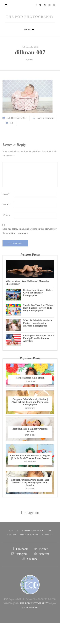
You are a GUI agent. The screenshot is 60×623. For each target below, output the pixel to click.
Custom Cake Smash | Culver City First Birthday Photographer (38, 293)
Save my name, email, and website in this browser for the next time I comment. (29, 231)
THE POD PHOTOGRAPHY (34, 603)
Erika (30, 60)
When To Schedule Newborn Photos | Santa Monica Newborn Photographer (37, 323)
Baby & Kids (30, 435)
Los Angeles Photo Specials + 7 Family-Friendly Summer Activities (38, 338)
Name (6, 194)
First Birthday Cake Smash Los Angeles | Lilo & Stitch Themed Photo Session (30, 457)
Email (6, 204)
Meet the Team (29, 534)
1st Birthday (30, 381)
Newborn (30, 489)
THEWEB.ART (31, 607)
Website (6, 215)
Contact (47, 534)
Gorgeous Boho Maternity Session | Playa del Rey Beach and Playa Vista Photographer (30, 402)
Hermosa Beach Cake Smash (30, 378)
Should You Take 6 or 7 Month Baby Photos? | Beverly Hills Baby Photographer (38, 308)
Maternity (30, 408)
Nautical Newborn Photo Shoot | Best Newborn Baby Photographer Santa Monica (30, 482)
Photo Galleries (32, 530)
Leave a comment (45, 118)
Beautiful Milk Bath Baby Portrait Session (30, 430)
